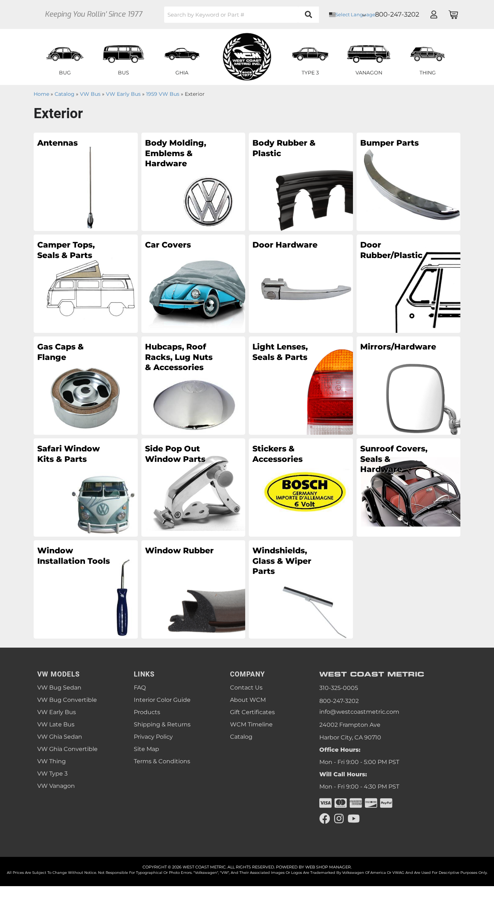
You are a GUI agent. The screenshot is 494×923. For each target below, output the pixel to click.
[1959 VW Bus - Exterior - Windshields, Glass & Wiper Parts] (301, 589)
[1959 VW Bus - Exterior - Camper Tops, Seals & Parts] (86, 283)
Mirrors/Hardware (396, 347)
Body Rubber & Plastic (284, 148)
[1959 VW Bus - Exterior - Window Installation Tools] (86, 589)
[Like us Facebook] (324, 818)
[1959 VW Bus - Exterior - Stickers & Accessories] (301, 487)
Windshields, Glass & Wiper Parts (281, 561)
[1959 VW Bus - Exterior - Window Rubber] (193, 589)
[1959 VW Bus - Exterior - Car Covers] (193, 283)
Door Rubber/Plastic (391, 250)
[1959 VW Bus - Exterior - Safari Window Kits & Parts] (86, 487)
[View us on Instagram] (339, 818)
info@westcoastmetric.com (359, 711)
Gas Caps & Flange (60, 352)
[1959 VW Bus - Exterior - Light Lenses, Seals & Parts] (301, 385)
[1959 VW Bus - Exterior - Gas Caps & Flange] (86, 385)
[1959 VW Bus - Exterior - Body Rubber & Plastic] (301, 181)
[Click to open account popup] (433, 14)
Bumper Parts (389, 143)
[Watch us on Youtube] (354, 818)
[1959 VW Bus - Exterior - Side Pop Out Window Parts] (193, 487)
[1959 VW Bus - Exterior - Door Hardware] (301, 283)
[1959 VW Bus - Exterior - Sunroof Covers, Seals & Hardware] (409, 487)
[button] (241, 15)
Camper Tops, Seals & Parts (66, 250)
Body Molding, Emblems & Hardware (175, 153)
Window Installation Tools (73, 556)
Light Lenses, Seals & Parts (280, 352)
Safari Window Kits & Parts (68, 454)
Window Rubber (179, 550)
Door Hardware (285, 245)
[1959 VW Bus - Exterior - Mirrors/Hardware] (409, 385)
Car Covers (168, 245)
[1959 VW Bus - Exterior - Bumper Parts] (409, 181)
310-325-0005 (338, 687)
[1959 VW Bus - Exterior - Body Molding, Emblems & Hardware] (193, 181)
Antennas (57, 143)
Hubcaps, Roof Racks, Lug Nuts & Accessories (179, 357)
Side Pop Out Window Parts (175, 454)
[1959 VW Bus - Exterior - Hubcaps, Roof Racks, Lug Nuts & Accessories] (193, 385)
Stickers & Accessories (277, 454)
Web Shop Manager (328, 867)
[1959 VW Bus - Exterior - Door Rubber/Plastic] (409, 283)
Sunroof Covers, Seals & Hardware (393, 459)
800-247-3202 (339, 700)
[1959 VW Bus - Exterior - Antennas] (86, 181)
